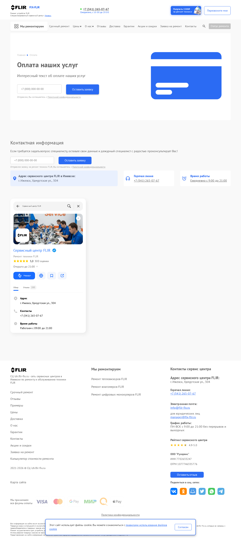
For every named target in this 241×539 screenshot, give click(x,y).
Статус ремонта (220, 26)
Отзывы (101, 26)
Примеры (16, 405)
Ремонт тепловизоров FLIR (109, 379)
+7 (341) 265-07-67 (96, 9)
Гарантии (129, 26)
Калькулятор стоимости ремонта (32, 458)
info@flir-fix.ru (180, 407)
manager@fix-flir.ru (183, 417)
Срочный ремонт (59, 26)
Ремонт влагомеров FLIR (107, 387)
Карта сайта (18, 482)
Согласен (183, 527)
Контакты (190, 26)
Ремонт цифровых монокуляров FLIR (116, 394)
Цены (76, 26)
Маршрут (27, 275)
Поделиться (173, 491)
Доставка (114, 26)
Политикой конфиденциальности (64, 97)
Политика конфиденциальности (120, 515)
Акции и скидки (147, 26)
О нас (88, 26)
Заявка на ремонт (171, 26)
